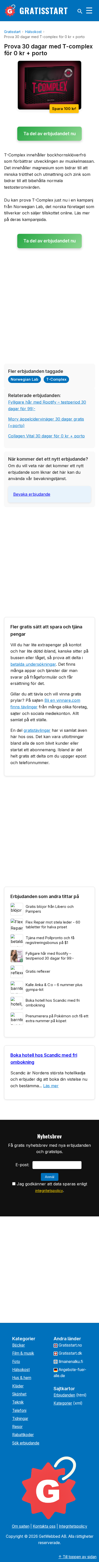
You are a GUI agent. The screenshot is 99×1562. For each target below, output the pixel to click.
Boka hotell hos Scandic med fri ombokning (53, 1002)
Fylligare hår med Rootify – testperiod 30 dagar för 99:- (50, 955)
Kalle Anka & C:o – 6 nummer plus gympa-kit (54, 987)
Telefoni (19, 1410)
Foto (16, 1361)
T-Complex (56, 379)
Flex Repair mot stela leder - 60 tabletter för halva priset (53, 924)
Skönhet (19, 1394)
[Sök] (80, 11)
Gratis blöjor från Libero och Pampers (50, 908)
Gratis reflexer (38, 971)
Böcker (18, 1345)
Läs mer (51, 1085)
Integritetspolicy (73, 1526)
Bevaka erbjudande (31, 494)
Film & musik (23, 1353)
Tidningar (20, 1418)
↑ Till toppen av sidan (77, 1556)
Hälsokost (21, 1369)
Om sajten (20, 1526)
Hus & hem (21, 1377)
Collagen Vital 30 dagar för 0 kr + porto (46, 435)
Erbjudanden (64, 1395)
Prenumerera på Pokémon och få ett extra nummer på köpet (57, 1018)
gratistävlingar (37, 730)
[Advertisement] (49, 310)
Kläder (18, 1386)
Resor (17, 1426)
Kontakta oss (44, 1526)
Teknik (18, 1402)
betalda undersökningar (33, 664)
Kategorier (63, 1403)
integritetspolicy (49, 1190)
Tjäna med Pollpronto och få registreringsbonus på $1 (50, 940)
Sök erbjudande (25, 1443)
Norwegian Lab (24, 379)
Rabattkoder (23, 1434)
